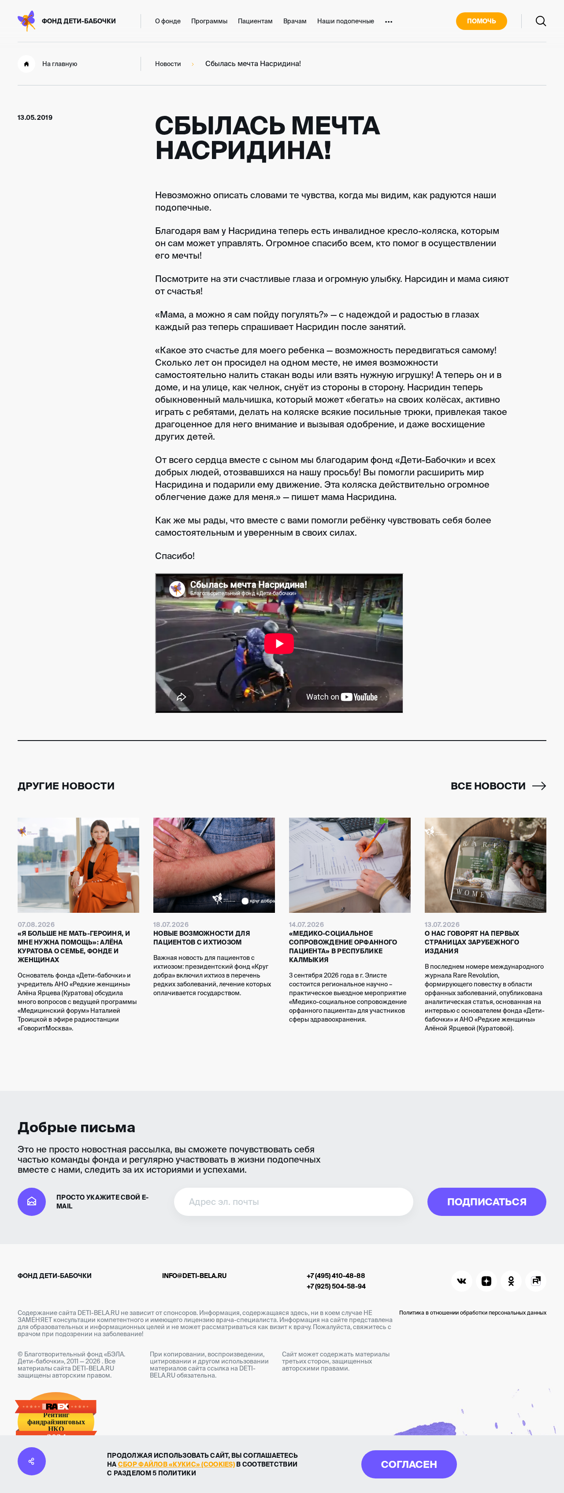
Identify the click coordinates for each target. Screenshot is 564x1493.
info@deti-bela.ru (194, 1275)
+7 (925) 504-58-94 (336, 1286)
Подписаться (487, 1201)
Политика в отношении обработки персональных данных (472, 1312)
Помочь (481, 21)
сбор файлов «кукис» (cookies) (176, 1464)
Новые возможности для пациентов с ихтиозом (201, 938)
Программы (209, 21)
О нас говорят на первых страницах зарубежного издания (472, 942)
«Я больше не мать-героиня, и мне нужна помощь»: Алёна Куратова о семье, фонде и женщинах (74, 946)
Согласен (409, 1464)
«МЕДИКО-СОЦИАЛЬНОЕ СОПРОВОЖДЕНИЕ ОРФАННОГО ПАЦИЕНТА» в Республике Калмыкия (343, 946)
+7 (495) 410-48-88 (336, 1275)
